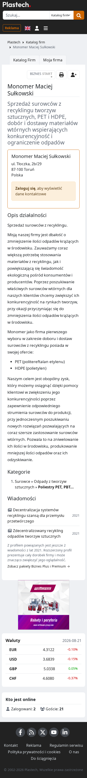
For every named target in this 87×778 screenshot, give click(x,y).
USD (13, 659)
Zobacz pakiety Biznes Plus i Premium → (38, 566)
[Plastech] (17, 4)
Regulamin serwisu (66, 745)
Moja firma (52, 60)
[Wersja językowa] (27, 27)
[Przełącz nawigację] (45, 27)
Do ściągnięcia (43, 758)
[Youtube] (53, 732)
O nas (74, 751)
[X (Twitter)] (42, 732)
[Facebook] (20, 732)
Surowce (22, 481)
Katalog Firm (24, 60)
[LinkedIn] (65, 732)
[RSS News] (31, 732)
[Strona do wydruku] (61, 74)
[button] (36, 27)
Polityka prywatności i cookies (34, 751)
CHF (12, 678)
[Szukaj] (79, 15)
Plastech (13, 42)
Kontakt (11, 745)
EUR (13, 649)
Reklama (12, 28)
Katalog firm (35, 42)
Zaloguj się (25, 188)
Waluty (13, 640)
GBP (13, 668)
